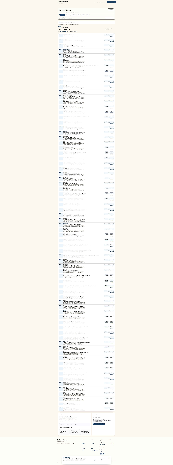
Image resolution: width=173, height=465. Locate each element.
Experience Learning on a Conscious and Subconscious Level (73, 311)
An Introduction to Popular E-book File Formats (71, 265)
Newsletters (93, 445)
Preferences (105, 460)
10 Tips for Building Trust (67, 50)
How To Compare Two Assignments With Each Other (72, 142)
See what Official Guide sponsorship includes (66, 427)
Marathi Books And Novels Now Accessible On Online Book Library (74, 357)
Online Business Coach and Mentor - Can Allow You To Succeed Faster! (75, 209)
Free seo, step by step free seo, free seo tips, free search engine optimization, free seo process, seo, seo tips (81, 65)
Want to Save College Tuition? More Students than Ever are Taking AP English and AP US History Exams (80, 285)
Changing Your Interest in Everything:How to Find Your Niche (73, 111)
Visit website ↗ (112, 405)
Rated (75, 31)
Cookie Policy (102, 446)
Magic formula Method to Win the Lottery (70, 347)
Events (92, 448)
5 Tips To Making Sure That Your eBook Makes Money (72, 224)
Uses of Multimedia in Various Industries (70, 234)
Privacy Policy (102, 442)
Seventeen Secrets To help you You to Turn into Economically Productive (75, 337)
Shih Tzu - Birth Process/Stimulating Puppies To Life (72, 321)
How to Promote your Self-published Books (70, 45)
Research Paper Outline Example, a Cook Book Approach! (73, 393)
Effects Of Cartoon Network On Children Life (70, 270)
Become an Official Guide (94, 450)
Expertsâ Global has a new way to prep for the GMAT (72, 239)
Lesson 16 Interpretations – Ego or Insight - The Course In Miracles (74, 70)
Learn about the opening (109, 17)
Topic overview (111, 9)
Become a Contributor (111, 445)
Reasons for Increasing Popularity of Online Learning (72, 316)
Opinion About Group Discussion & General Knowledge (72, 127)
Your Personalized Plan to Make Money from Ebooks (72, 378)
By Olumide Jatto (65, 290)
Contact (92, 453)
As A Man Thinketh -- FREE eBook (68, 403)
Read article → (112, 36)
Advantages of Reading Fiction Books (69, 260)
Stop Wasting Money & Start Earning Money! (70, 101)
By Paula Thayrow (65, 341)
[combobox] (87, 22)
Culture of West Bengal (67, 280)
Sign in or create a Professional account (99, 423)
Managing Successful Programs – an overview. (71, 168)
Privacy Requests (102, 451)
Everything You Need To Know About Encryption (71, 173)
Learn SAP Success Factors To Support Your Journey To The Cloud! (74, 193)
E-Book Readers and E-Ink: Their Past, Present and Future (73, 198)
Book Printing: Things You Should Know (70, 183)
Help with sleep (66, 60)
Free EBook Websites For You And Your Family (71, 91)
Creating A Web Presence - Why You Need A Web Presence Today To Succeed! (76, 116)
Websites (92, 443)
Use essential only (98, 460)
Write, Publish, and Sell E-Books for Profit (70, 106)
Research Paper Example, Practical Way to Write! (71, 81)
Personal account (110, 441)
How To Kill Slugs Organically (68, 178)
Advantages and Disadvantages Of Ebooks (70, 86)
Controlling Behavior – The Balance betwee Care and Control (73, 40)
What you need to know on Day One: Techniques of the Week (73, 96)
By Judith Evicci (65, 39)
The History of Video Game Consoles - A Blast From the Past (73, 306)
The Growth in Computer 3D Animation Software (71, 383)
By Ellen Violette (65, 223)
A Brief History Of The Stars (68, 147)
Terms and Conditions (103, 444)
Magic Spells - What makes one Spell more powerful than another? (74, 152)
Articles (83, 448)
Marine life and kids (66, 188)
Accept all (91, 460)
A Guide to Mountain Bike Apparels (69, 367)
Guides (83, 445)
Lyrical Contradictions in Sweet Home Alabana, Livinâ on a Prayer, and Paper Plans (77, 250)
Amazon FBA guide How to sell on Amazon (70, 55)
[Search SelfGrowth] (98, 2)
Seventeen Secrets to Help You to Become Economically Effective (74, 219)
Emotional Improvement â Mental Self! (69, 137)
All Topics (63, 6)
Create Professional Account (111, 444)
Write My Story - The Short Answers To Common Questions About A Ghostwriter (76, 342)
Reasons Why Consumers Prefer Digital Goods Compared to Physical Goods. (76, 352)
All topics (83, 441)
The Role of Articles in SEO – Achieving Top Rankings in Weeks (73, 296)
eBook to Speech (66, 229)
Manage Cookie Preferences (102, 454)
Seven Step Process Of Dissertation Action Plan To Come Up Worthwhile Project (76, 275)
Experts (83, 443)
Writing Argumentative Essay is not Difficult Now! (71, 301)
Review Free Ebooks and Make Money (69, 157)
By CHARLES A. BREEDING (66, 49)
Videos (83, 450)
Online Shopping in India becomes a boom (70, 362)
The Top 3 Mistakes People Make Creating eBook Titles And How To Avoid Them (76, 75)
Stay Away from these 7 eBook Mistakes (69, 291)
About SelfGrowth (93, 441)
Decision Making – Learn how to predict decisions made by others (74, 132)
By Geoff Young (65, 310)
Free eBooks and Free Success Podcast (69, 408)
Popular (71, 31)
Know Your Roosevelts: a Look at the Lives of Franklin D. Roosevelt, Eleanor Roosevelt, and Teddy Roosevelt (81, 255)
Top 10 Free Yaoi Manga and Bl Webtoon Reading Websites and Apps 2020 (75, 326)
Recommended (63, 31)
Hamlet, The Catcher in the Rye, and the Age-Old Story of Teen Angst (74, 214)
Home (59, 6)
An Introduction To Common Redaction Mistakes (71, 398)
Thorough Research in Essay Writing (69, 388)
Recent (68, 31)
